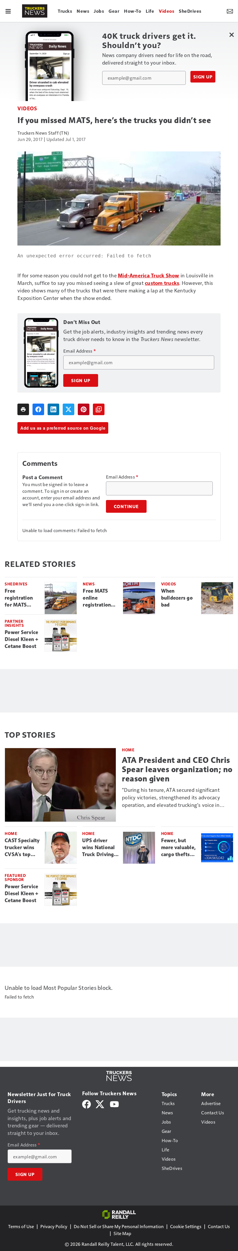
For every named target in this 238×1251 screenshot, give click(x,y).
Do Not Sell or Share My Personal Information (119, 1226)
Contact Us (219, 1226)
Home (128, 749)
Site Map (122, 1233)
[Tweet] (68, 409)
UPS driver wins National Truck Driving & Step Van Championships (100, 847)
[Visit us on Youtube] (114, 1103)
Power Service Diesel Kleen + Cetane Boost (22, 639)
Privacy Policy (53, 1226)
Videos (27, 108)
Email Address (79, 351)
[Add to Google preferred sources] (98, 409)
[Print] (23, 409)
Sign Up (202, 77)
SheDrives (16, 583)
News (89, 583)
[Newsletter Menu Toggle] (229, 11)
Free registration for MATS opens (19, 598)
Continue (126, 506)
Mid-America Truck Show (148, 275)
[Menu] (8, 11)
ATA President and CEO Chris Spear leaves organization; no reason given (177, 769)
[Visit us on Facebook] (86, 1103)
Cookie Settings (185, 1226)
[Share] (38, 409)
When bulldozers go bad (177, 598)
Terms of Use (21, 1226)
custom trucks (162, 282)
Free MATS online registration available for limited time (97, 598)
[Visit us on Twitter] (100, 1103)
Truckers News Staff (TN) (43, 133)
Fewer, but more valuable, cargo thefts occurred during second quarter (178, 847)
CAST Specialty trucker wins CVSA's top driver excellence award (22, 847)
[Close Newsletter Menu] (231, 34)
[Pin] (83, 409)
